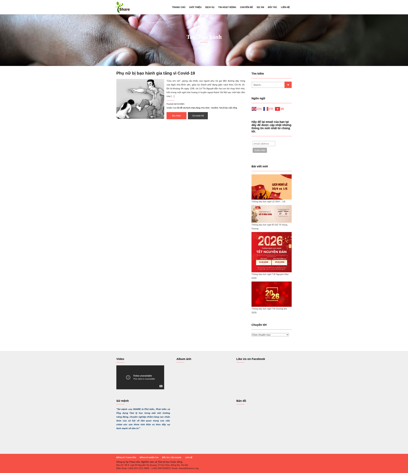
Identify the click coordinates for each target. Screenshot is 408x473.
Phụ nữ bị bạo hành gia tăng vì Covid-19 (155, 73)
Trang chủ (178, 7)
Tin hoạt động (227, 7)
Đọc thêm (176, 115)
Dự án (260, 7)
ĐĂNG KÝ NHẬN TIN (149, 457)
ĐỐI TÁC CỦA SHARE (171, 457)
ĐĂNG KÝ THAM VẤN (126, 457)
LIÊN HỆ (188, 457)
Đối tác (272, 7)
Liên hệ (285, 7)
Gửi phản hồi (198, 115)
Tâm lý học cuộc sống (228, 108)
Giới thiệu (195, 7)
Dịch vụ (209, 7)
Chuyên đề (246, 7)
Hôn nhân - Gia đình (209, 108)
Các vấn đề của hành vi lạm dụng (186, 108)
